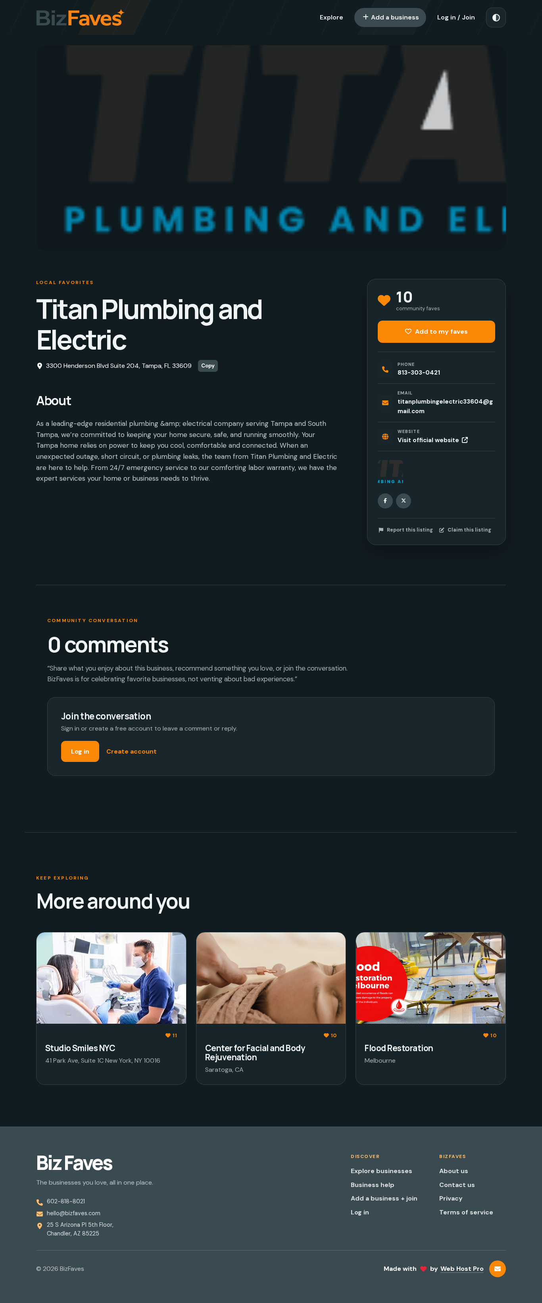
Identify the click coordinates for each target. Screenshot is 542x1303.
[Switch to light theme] (496, 17)
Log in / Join (456, 17)
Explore (331, 17)
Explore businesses (381, 1171)
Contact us (457, 1185)
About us (453, 1171)
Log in (80, 751)
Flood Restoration (399, 1048)
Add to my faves (440, 331)
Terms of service (466, 1212)
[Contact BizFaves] (497, 1268)
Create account (131, 751)
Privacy (451, 1198)
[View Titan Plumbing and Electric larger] (390, 472)
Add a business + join (384, 1198)
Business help (372, 1185)
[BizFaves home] (80, 17)
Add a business (394, 17)
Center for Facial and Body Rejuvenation (255, 1052)
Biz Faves (74, 1163)
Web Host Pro (462, 1268)
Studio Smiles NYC (80, 1048)
